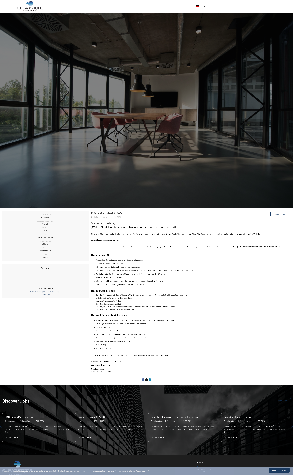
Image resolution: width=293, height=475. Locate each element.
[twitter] (146, 379)
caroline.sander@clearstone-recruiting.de (45, 292)
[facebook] (143, 379)
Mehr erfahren (10, 437)
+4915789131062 (46, 294)
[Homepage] (30, 11)
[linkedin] (150, 379)
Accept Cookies (279, 470)
